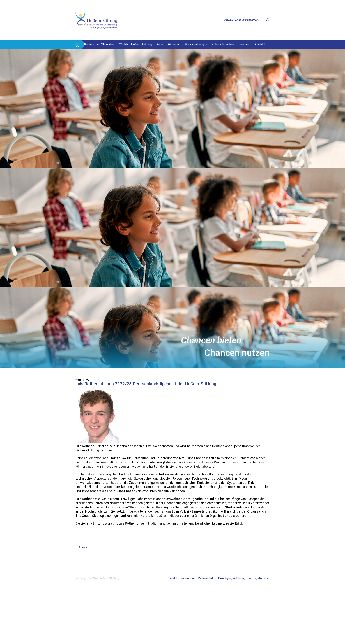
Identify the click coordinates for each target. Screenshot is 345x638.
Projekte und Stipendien (99, 44)
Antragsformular (259, 578)
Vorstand (244, 44)
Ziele (160, 44)
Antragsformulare (223, 44)
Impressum (188, 578)
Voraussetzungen (196, 44)
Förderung (174, 44)
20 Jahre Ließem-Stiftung (135, 44)
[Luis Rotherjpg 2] (97, 442)
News (81, 547)
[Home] (77, 44)
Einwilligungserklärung (231, 578)
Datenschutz (206, 578)
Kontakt (260, 44)
